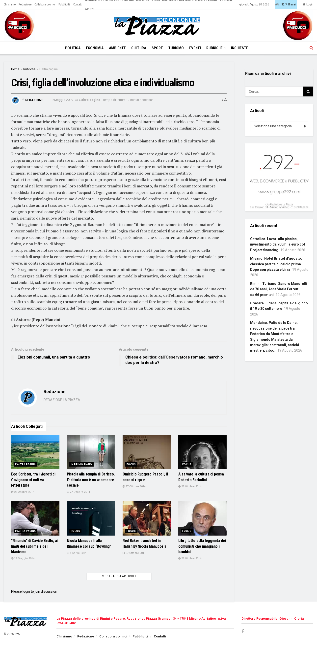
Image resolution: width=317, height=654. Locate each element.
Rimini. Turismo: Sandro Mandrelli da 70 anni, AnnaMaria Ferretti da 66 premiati (278, 289)
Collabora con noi (44, 4)
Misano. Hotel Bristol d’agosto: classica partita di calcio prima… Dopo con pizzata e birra (276, 263)
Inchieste (239, 48)
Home (15, 69)
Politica (72, 48)
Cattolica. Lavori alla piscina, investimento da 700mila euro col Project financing (277, 244)
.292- (18, 634)
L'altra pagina (48, 69)
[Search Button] (311, 48)
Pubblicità (64, 4)
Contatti (77, 4)
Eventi (195, 48)
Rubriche (214, 48)
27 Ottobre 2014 (23, 492)
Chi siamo (10, 4)
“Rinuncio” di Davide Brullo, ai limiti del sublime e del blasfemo (34, 546)
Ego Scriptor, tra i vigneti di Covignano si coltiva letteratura (33, 480)
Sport (157, 48)
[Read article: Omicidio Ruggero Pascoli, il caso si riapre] (147, 452)
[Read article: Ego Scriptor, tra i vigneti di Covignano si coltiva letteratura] (35, 452)
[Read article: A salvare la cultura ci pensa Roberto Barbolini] (202, 452)
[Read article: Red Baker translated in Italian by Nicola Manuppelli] (147, 518)
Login (309, 4)
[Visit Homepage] (158, 26)
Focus (131, 464)
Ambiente (117, 48)
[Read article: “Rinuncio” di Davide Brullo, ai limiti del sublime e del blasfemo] (35, 518)
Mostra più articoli (119, 576)
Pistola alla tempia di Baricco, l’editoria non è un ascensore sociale (91, 480)
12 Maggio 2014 (23, 558)
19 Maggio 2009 (61, 100)
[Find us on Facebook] (242, 631)
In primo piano (81, 464)
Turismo (176, 48)
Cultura (138, 48)
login (26, 591)
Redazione (25, 4)
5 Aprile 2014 (77, 553)
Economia (95, 48)
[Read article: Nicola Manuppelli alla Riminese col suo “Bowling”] (91, 518)
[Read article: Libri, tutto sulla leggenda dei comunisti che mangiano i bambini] (202, 518)
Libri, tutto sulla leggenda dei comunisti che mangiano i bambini (202, 546)
